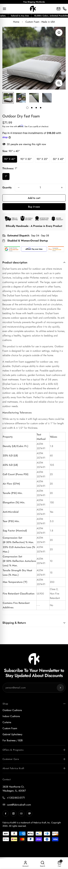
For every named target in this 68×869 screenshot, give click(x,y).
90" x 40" (9, 159)
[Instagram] (13, 813)
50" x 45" (58, 159)
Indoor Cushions (11, 716)
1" (6, 176)
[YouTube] (21, 813)
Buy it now (34, 207)
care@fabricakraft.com (19, 804)
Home (16, 22)
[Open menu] (4, 9)
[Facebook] (6, 813)
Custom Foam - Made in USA (40, 22)
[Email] (58, 9)
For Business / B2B (13, 740)
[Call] (64, 9)
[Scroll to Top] (62, 852)
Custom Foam (10, 728)
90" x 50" (26, 159)
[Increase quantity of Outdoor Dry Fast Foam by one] (61, 187)
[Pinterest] (29, 813)
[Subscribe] (60, 687)
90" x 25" (42, 159)
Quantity (7, 187)
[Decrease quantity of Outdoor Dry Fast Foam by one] (18, 187)
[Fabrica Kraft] (33, 8)
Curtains (7, 722)
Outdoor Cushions (12, 710)
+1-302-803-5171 (16, 797)
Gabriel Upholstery (12, 734)
